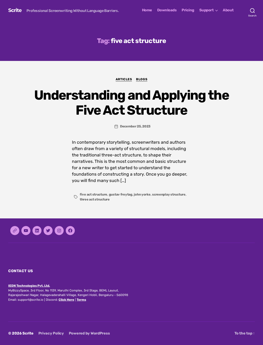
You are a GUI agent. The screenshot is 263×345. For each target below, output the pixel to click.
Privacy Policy (51, 333)
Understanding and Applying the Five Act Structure (131, 102)
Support (206, 10)
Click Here (66, 300)
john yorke (142, 194)
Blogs (141, 79)
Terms (81, 300)
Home (147, 10)
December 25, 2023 (135, 126)
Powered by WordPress (89, 333)
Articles (124, 79)
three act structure (95, 199)
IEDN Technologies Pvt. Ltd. (29, 286)
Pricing (188, 10)
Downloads (167, 10)
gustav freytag (120, 194)
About (228, 10)
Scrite (15, 10)
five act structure (93, 194)
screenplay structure (169, 194)
